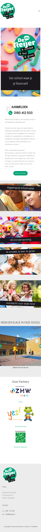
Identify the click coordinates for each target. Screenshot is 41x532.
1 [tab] (21, 98)
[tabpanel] (20, 62)
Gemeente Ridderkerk (20, 447)
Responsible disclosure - (18, 526)
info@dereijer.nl (10, 514)
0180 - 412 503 (10, 511)
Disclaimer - (27, 526)
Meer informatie (20, 173)
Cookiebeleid (34, 526)
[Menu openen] (39, 11)
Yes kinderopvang (20, 426)
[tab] (13, 367)
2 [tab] (24, 98)
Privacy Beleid (7, 526)
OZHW (20, 402)
